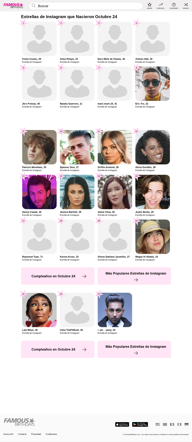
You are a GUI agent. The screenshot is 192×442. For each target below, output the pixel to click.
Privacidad (36, 434)
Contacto (22, 434)
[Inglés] (158, 424)
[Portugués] (165, 424)
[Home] (49, 422)
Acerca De (8, 434)
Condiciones (51, 434)
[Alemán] (186, 424)
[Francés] (172, 424)
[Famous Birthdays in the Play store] (140, 424)
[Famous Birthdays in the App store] (122, 424)
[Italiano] (179, 424)
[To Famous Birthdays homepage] (13, 5)
